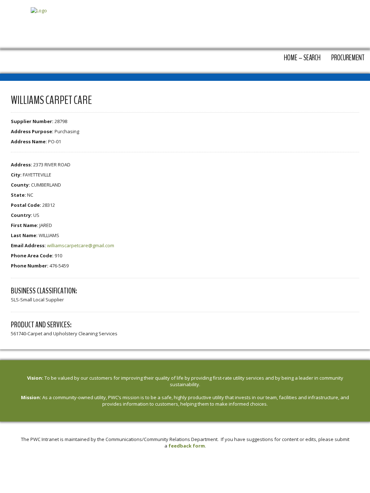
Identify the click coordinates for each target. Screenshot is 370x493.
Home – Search (302, 58)
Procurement (348, 58)
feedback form (186, 445)
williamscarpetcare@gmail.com (80, 245)
